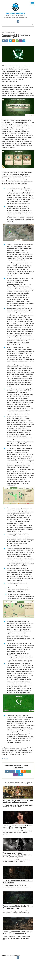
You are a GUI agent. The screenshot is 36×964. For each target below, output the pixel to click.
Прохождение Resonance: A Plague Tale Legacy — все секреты (17, 827)
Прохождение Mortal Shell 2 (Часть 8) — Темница (18, 881)
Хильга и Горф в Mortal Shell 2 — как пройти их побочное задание (18, 801)
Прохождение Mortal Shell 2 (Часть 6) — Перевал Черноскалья (18, 933)
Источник (5, 759)
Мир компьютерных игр (15, 13)
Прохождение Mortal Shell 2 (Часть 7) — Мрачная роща (18, 907)
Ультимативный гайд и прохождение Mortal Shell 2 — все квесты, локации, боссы (17, 855)
